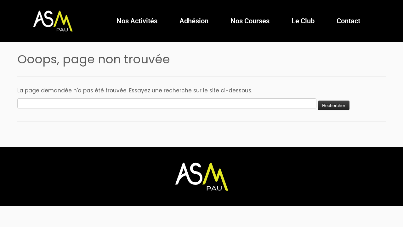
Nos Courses (250, 21)
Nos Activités (136, 21)
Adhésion (193, 21)
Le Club (303, 21)
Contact (348, 21)
